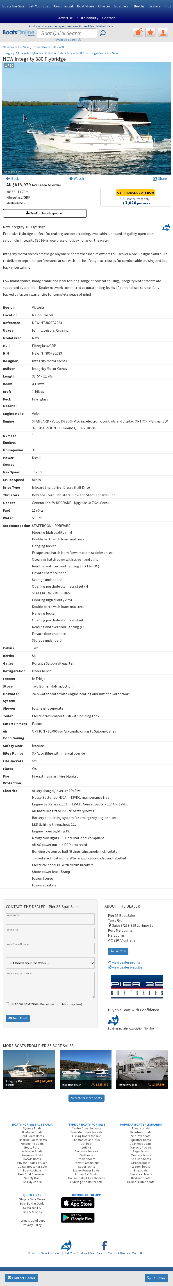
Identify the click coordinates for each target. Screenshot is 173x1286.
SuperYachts (86, 1167)
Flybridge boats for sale (86, 1182)
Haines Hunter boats (141, 1182)
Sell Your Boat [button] (39, 6)
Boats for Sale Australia (43, 1253)
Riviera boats (141, 1128)
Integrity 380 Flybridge (92, 53)
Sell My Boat (32, 1178)
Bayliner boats (140, 1178)
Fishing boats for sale (86, 1136)
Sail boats (86, 1155)
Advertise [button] (65, 18)
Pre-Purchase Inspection (47, 213)
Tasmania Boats (32, 1155)
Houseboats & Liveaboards (86, 1178)
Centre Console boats (86, 1128)
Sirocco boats (140, 1163)
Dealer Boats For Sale (32, 1167)
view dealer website (127, 967)
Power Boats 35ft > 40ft (48, 47)
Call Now (158, 1278)
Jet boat (86, 1144)
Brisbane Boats (32, 1132)
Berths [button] (139, 6)
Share (162, 178)
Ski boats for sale (86, 1151)
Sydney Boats (32, 1128)
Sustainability (87, 18)
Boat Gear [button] (122, 6)
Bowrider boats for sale (86, 1132)
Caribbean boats (141, 1174)
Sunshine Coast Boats (32, 1140)
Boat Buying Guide (32, 1203)
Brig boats (141, 1170)
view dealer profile (126, 962)
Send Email (19, 1018)
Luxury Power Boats (86, 1170)
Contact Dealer (23, 1278)
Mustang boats (141, 1155)
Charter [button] (104, 6)
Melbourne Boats (32, 1144)
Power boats (86, 1159)
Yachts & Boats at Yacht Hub (126, 1253)
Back (15, 178)
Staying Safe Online (32, 1199)
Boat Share (85, 6)
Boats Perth (32, 1147)
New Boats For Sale (16, 47)
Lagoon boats (141, 1167)
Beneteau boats (141, 1132)
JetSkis (87, 1147)
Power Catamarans (86, 1163)
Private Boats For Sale (32, 1163)
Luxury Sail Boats (86, 1174)
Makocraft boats (141, 1147)
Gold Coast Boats (32, 1136)
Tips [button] (167, 6)
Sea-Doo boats (141, 1159)
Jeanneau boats (141, 1144)
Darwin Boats (32, 1159)
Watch (79, 178)
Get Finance (135, 193)
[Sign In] (163, 32)
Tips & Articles (32, 1212)
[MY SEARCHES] (138, 32)
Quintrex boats (141, 1140)
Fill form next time (45, 1004)
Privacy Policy (32, 1225)
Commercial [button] (63, 6)
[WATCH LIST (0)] (150, 32)
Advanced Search (65, 40)
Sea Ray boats (140, 1136)
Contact (108, 18)
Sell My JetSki (32, 1182)
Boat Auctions (32, 1170)
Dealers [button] (154, 6)
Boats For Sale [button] (13, 6)
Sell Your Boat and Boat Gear (84, 1253)
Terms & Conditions (32, 1221)
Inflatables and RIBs (86, 1140)
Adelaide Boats (32, 1151)
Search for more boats (86, 1098)
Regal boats (141, 1151)
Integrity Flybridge (41, 53)
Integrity (8, 53)
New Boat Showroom (32, 1174)
